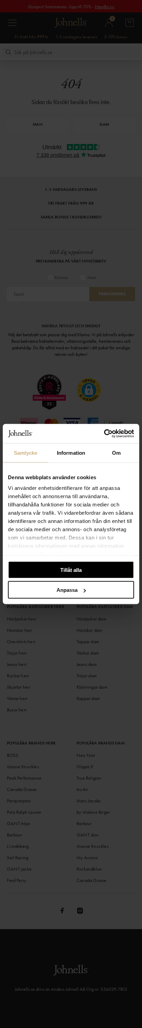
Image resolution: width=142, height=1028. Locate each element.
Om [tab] (116, 452)
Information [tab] (71, 452)
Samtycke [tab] (26, 452)
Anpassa (67, 590)
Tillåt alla (71, 570)
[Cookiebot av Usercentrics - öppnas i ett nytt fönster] (104, 433)
